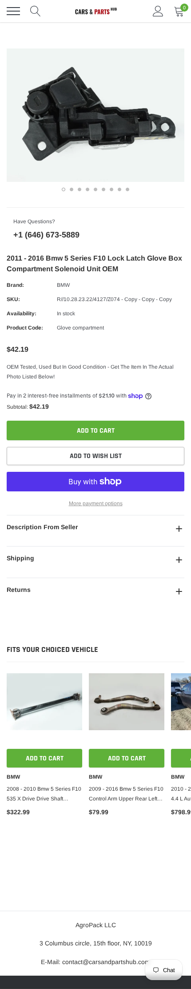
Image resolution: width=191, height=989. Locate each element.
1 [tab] (63, 189)
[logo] (95, 11)
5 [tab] (95, 189)
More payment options (96, 503)
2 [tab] (71, 189)
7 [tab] (111, 189)
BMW (63, 285)
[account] (158, 11)
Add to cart (45, 758)
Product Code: (25, 328)
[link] (44, 711)
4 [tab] (87, 189)
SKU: (13, 299)
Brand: (15, 285)
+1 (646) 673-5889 (46, 234)
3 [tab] (79, 189)
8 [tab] (119, 189)
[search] (35, 11)
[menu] (13, 11)
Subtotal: (17, 407)
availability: (21, 313)
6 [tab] (103, 189)
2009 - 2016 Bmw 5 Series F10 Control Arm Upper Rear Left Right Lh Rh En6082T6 (126, 795)
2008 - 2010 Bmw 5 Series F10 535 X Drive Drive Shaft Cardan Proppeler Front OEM (44, 795)
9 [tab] (127, 189)
